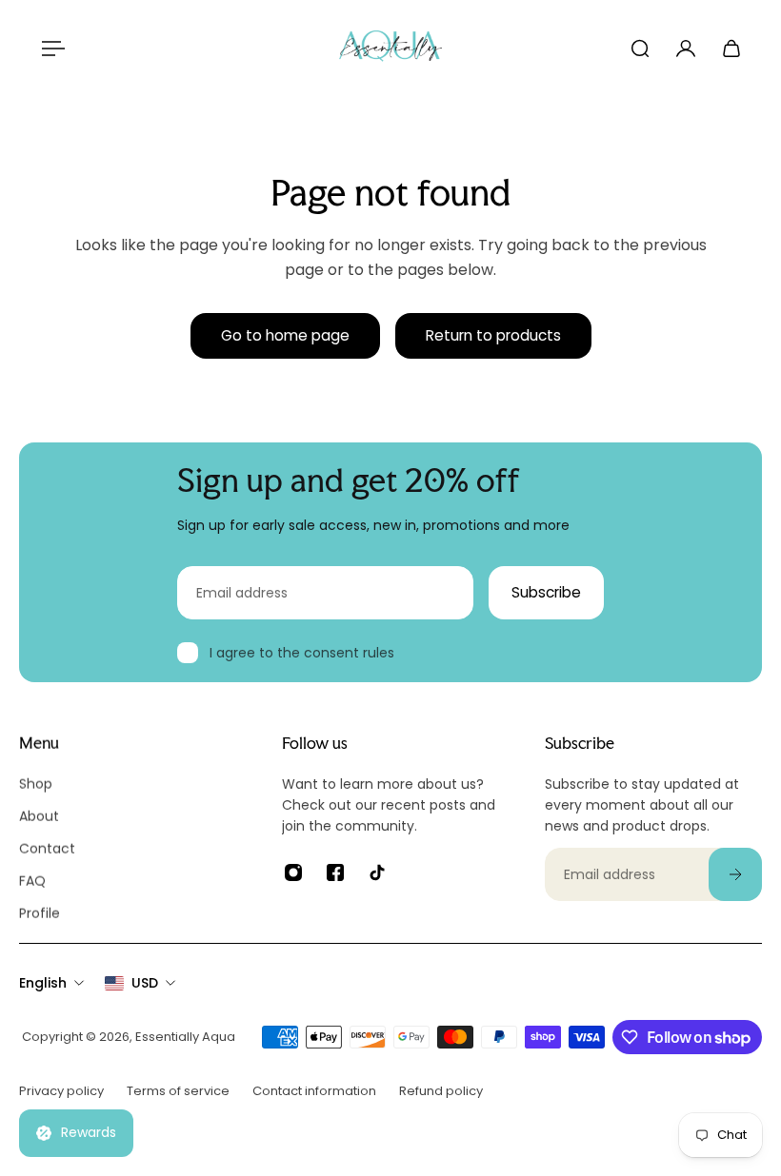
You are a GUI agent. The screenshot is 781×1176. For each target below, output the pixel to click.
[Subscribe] (735, 874)
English (43, 982)
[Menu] (49, 48)
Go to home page (285, 335)
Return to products (493, 335)
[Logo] (390, 48)
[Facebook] (335, 872)
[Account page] (686, 48)
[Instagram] (293, 872)
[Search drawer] (640, 48)
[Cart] (731, 48)
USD (144, 982)
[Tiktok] (377, 872)
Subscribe (546, 592)
